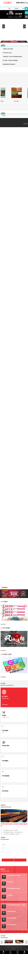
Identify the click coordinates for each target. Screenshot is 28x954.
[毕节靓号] (14, 613)
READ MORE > (3, 624)
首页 (3, 953)
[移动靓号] (19, 941)
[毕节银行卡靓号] (14, 665)
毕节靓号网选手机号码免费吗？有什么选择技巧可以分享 (13, 832)
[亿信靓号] (4, 588)
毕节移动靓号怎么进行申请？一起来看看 (10, 830)
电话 (10, 953)
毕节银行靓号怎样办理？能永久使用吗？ (14, 875)
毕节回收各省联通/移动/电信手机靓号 (13, 888)
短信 (17, 953)
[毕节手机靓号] (14, 639)
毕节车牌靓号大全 (10, 895)
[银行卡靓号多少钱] (9, 941)
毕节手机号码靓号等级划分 (11, 918)
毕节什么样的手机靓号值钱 (11, 924)
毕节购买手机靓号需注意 (11, 911)
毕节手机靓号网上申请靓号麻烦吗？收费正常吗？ (11, 834)
